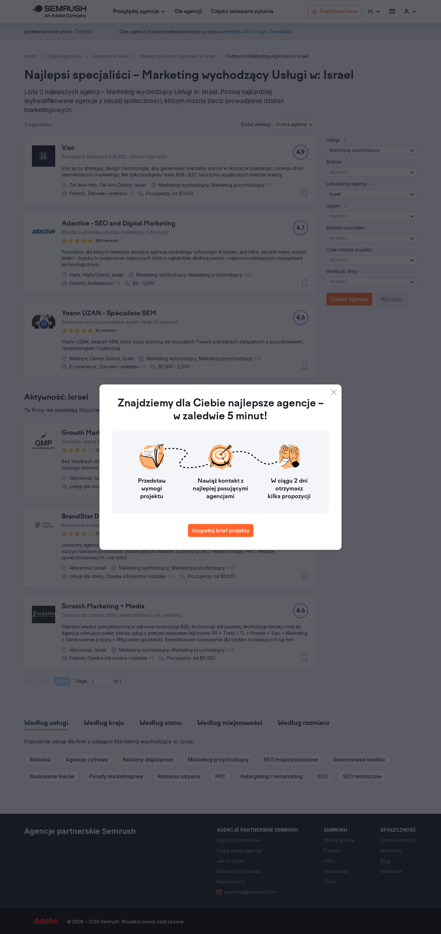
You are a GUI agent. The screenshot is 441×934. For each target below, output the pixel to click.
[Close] (334, 392)
